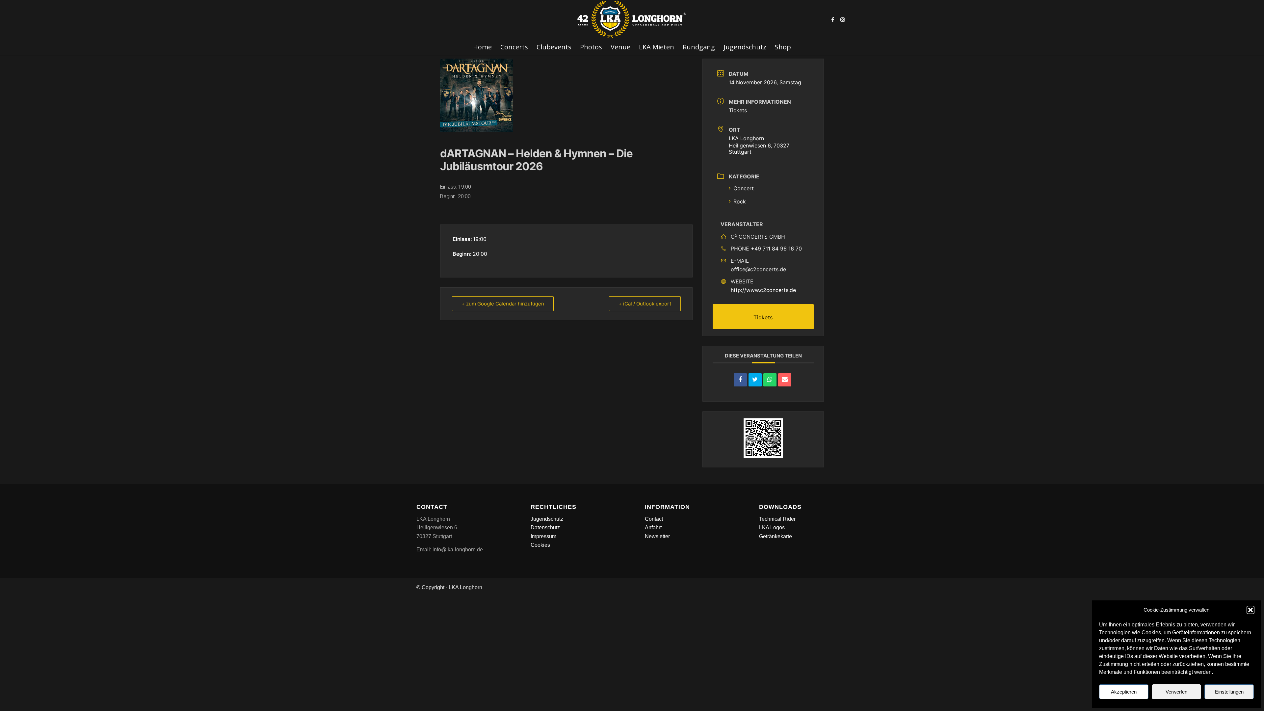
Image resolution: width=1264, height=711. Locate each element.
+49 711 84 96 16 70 (776, 248)
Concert (743, 188)
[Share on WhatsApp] (770, 379)
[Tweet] (755, 379)
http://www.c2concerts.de (763, 290)
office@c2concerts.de (758, 269)
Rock (739, 201)
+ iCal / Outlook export (645, 304)
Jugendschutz (547, 519)
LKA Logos (772, 527)
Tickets (738, 110)
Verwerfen (1176, 692)
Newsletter (657, 536)
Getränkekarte (775, 536)
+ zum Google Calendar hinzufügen (502, 304)
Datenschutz (545, 527)
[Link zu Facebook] (833, 19)
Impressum (543, 536)
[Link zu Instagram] (843, 19)
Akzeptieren (1124, 692)
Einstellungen (1229, 692)
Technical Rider (777, 519)
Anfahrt (653, 527)
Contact (654, 519)
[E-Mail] (784, 379)
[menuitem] (482, 47)
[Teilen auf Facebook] (740, 379)
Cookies (540, 545)
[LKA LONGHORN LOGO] (632, 19)
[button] (1250, 610)
